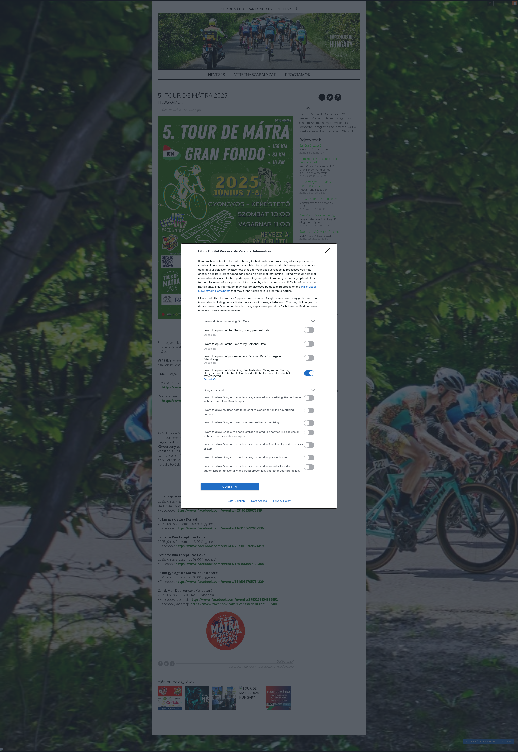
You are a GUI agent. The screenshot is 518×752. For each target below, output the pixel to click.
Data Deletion (236, 500)
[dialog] (259, 376)
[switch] (309, 330)
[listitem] (259, 321)
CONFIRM (229, 486)
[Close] (329, 251)
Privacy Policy (282, 500)
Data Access (259, 500)
